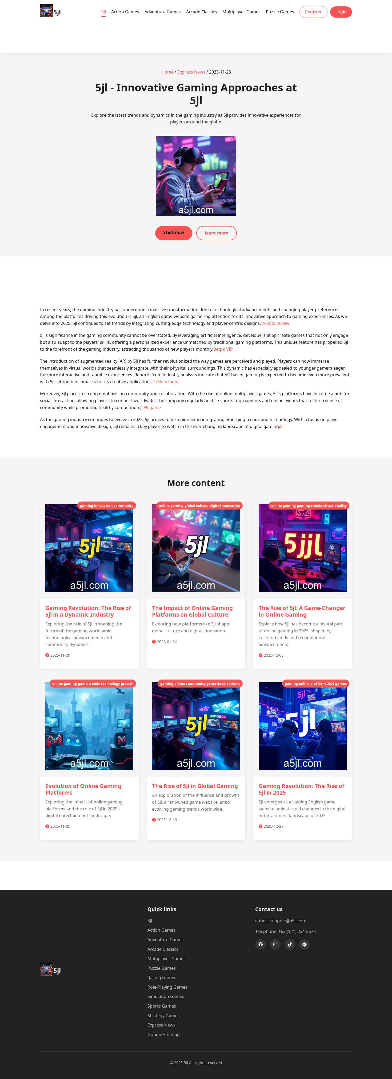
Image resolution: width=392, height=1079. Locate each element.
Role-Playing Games (167, 987)
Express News (191, 72)
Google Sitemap (163, 1034)
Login (341, 12)
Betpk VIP (223, 349)
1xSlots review (275, 323)
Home (167, 72)
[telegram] (304, 944)
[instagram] (275, 944)
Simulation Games (165, 996)
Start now (173, 232)
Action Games (125, 12)
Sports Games (161, 1006)
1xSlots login (165, 382)
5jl (103, 12)
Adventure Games (163, 12)
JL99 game (150, 407)
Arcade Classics (201, 12)
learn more (216, 233)
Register (313, 12)
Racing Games (161, 977)
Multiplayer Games (241, 12)
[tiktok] (290, 944)
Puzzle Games (280, 12)
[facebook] (260, 944)
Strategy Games (163, 1016)
